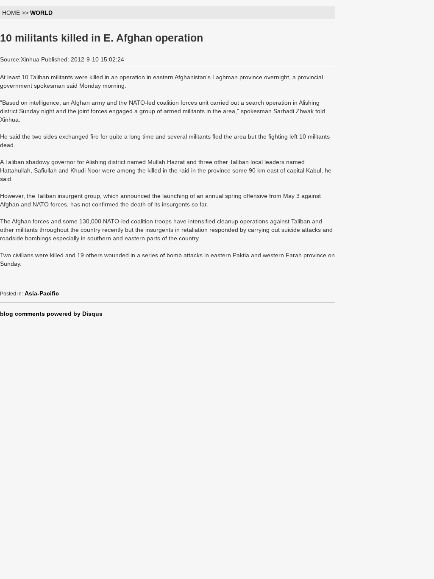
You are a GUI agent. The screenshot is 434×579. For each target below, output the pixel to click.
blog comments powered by (51, 313)
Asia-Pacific (42, 293)
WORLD (41, 12)
